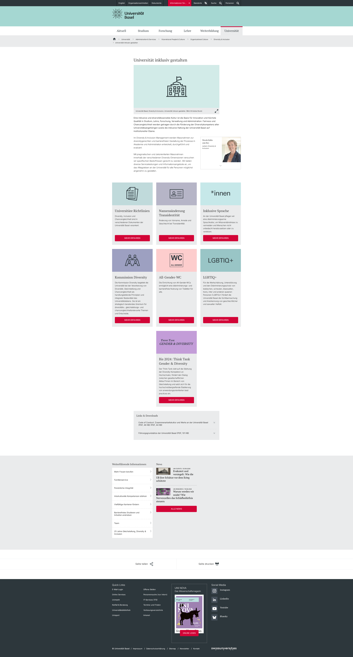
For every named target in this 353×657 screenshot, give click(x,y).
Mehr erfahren (132, 238)
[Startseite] (114, 39)
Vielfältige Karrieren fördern (126, 504)
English (122, 3)
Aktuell (121, 31)
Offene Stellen (149, 589)
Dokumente (156, 3)
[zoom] (176, 86)
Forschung (165, 31)
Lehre (187, 31)
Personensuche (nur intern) (155, 594)
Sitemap (172, 648)
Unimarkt (116, 600)
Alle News (176, 509)
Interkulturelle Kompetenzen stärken (130, 496)
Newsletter (184, 648)
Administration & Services (146, 39)
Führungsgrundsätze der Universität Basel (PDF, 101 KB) (163, 433)
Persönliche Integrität (123, 488)
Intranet (146, 615)
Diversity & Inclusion (222, 39)
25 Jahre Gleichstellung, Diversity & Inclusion (130, 532)
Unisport (115, 615)
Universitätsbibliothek (121, 610)
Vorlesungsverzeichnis (153, 610)
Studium (143, 31)
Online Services (118, 594)
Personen (229, 4)
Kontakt (196, 648)
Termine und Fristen (152, 605)
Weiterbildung (209, 31)
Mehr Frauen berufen (123, 472)
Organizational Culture (199, 39)
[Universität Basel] (128, 14)
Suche (212, 4)
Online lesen (189, 633)
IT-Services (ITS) (150, 600)
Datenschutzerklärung (155, 648)
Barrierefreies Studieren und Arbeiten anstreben (126, 513)
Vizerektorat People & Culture (173, 39)
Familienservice (121, 480)
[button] (144, 564)
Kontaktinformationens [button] (220, 165)
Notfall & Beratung (120, 605)
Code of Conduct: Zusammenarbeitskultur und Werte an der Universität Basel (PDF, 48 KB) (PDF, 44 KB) (173, 423)
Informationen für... (178, 3)
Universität (231, 31)
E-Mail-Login (117, 589)
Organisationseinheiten (138, 3)
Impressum (137, 648)
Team (116, 523)
